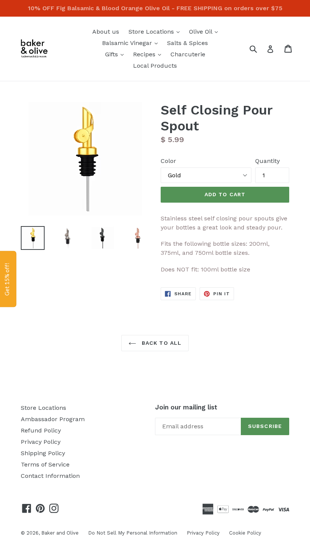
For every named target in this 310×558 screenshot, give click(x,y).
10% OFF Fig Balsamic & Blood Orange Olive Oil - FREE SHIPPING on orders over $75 (155, 8)
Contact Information (50, 475)
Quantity (267, 160)
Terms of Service (45, 464)
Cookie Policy (245, 533)
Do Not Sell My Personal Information (132, 533)
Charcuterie (187, 54)
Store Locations (156, 31)
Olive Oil (205, 31)
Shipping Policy (43, 453)
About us (105, 31)
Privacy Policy (40, 441)
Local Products (155, 65)
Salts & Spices (187, 42)
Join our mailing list (186, 407)
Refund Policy (41, 430)
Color (168, 160)
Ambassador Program (53, 419)
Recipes (149, 54)
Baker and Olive (60, 533)
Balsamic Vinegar (131, 42)
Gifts (116, 54)
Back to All (160, 343)
